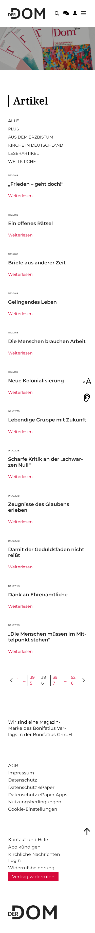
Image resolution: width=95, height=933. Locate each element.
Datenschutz (22, 780)
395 (32, 680)
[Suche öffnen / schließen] (57, 13)
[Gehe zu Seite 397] (83, 680)
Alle (13, 121)
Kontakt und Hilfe (28, 839)
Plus (13, 129)
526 (73, 680)
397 (55, 680)
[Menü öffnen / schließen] (85, 13)
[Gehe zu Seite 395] (11, 680)
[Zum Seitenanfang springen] (87, 831)
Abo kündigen (24, 847)
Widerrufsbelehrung (31, 867)
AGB (13, 765)
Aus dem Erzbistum (30, 137)
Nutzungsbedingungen (34, 801)
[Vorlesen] (87, 397)
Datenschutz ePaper (31, 787)
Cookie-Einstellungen (32, 809)
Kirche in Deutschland (35, 145)
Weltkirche (22, 162)
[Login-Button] (75, 14)
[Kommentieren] (66, 14)
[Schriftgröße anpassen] (87, 381)
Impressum (21, 772)
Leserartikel (23, 153)
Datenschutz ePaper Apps (37, 794)
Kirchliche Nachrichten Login (34, 857)
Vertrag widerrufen (33, 876)
